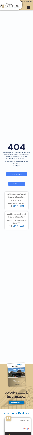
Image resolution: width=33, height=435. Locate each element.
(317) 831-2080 (18, 226)
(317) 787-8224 (18, 206)
